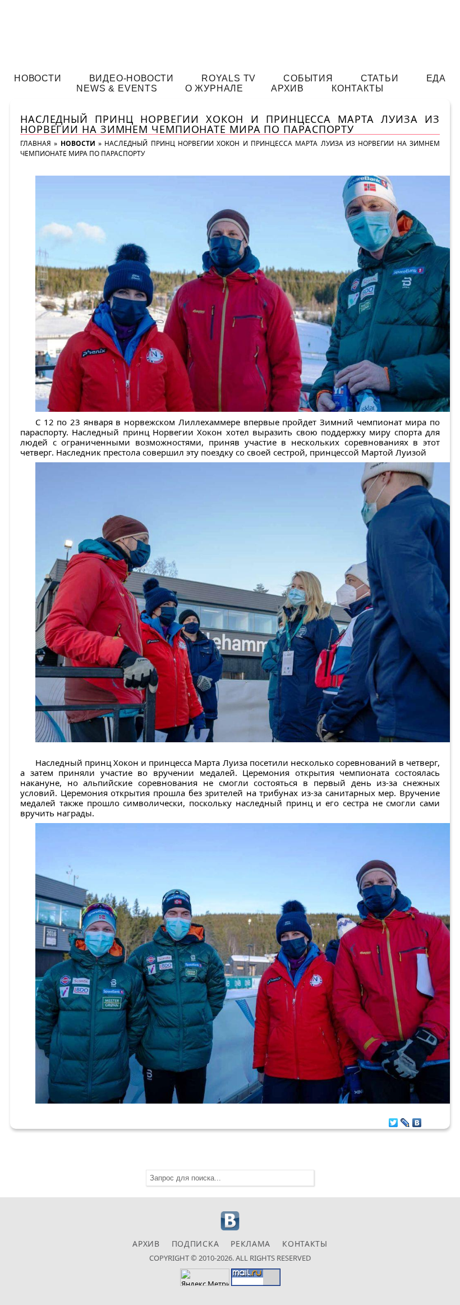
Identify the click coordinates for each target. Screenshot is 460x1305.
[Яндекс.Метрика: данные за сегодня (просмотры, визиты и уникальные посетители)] (204, 1277)
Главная (35, 143)
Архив (287, 88)
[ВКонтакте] (417, 1119)
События (308, 78)
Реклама (250, 1243)
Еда (436, 78)
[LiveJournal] (405, 1119)
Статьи (380, 78)
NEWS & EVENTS (116, 88)
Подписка (195, 1243)
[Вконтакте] (230, 1229)
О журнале (214, 88)
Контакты (357, 88)
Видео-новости (131, 78)
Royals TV (228, 78)
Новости (38, 78)
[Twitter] (393, 1119)
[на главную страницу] (230, 31)
